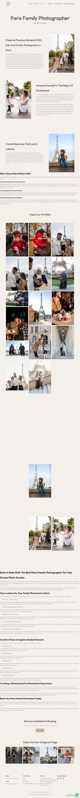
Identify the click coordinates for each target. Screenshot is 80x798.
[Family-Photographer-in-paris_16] (40, 376)
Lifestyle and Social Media (45, 783)
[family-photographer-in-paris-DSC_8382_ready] (17, 556)
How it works (58, 3)
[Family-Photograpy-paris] (63, 534)
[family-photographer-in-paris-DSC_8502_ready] (40, 559)
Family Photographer (44, 785)
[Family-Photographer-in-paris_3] (40, 239)
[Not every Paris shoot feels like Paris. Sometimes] (66, 755)
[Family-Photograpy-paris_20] (40, 533)
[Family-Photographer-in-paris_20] (40, 402)
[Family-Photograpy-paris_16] (17, 504)
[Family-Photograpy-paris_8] (40, 454)
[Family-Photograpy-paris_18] (63, 508)
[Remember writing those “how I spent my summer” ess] (48, 755)
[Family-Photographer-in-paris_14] (17, 348)
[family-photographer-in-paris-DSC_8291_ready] (17, 539)
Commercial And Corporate (46, 778)
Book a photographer (68, 3)
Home (30, 3)
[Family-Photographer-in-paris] (17, 417)
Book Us (40, 730)
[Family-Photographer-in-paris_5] (17, 274)
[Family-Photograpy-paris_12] (63, 473)
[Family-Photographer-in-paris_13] (63, 342)
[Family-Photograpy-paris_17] (40, 507)
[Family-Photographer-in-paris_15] (17, 373)
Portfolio (50, 3)
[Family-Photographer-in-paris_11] (17, 324)
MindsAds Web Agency (47, 794)
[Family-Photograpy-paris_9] (63, 455)
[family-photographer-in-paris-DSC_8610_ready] (63, 559)
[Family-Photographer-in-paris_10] (63, 308)
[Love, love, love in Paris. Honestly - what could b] (31, 755)
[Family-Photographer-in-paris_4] (63, 239)
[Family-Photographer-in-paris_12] (40, 342)
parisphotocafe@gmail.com (12, 783)
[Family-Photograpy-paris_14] (40, 489)
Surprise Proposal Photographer (47, 782)
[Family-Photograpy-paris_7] (17, 451)
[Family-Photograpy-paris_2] (40, 420)
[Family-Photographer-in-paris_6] (40, 274)
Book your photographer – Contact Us (31, 783)
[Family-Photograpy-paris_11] (40, 481)
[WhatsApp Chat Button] (77, 795)
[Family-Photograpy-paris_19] (17, 521)
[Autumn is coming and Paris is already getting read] (14, 755)
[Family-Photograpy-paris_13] (17, 486)
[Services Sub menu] (45, 3)
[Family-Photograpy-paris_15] (63, 490)
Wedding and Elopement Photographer (48, 780)
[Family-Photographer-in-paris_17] (63, 368)
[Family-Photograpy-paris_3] (63, 420)
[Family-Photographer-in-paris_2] (17, 239)
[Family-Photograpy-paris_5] (40, 437)
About (24, 778)
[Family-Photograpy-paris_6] (63, 438)
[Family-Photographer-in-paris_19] (17, 399)
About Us (35, 3)
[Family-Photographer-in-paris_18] (63, 385)
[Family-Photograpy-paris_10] (17, 469)
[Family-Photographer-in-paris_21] (63, 403)
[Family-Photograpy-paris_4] (17, 434)
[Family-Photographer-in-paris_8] (17, 298)
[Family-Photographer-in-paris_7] (63, 274)
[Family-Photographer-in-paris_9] (40, 308)
